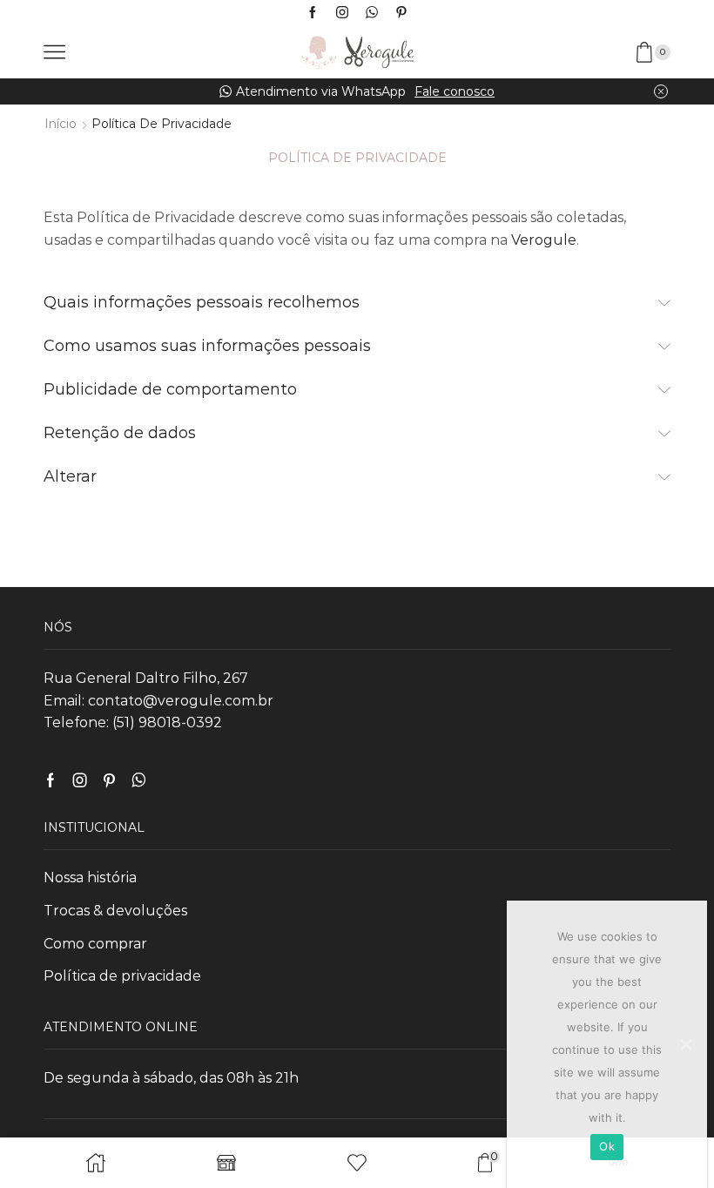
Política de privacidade (122, 976)
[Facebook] (312, 13)
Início (60, 124)
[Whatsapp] (372, 13)
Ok (607, 1146)
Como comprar (95, 943)
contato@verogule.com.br (180, 700)
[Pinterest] (401, 13)
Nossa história (90, 877)
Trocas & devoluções (115, 910)
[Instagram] (342, 13)
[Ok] (685, 1044)
